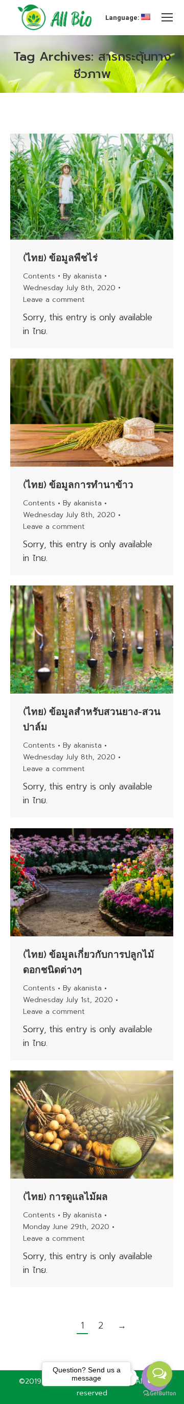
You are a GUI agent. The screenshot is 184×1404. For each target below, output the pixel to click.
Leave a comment (54, 299)
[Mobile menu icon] (167, 17)
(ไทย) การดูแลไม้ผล (65, 1196)
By (82, 276)
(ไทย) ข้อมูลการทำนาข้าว (78, 484)
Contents (39, 276)
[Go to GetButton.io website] (159, 1393)
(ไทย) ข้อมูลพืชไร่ (60, 257)
